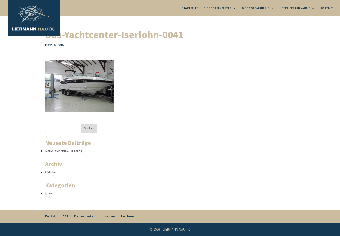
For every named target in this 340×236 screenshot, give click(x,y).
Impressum (107, 216)
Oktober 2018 (54, 172)
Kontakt (327, 8)
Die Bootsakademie (255, 8)
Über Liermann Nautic (295, 8)
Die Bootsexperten (218, 8)
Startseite (190, 8)
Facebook (127, 216)
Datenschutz (83, 216)
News (49, 193)
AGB (65, 216)
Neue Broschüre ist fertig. (64, 151)
